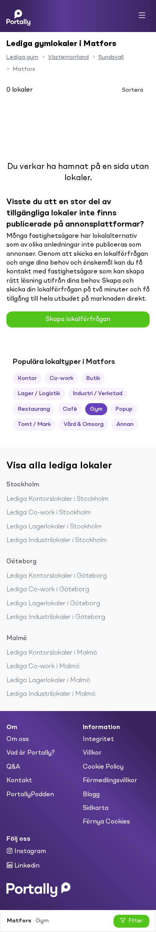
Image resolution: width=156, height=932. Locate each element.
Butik (93, 378)
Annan (125, 424)
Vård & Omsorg (84, 424)
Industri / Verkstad (97, 393)
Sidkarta (95, 808)
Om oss (17, 739)
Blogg (91, 794)
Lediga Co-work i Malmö (43, 666)
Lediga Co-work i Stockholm (48, 513)
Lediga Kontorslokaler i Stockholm (57, 499)
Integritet (98, 739)
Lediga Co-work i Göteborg (47, 590)
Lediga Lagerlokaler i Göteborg (53, 604)
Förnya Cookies (106, 822)
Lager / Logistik (39, 393)
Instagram (29, 851)
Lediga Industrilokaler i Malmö (51, 694)
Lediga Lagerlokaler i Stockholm (54, 527)
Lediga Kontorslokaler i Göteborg (56, 576)
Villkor (92, 753)
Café (70, 409)
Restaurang (34, 409)
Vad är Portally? (30, 753)
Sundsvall (111, 57)
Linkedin (26, 866)
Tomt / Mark (34, 424)
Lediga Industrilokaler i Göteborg (55, 617)
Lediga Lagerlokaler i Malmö (48, 680)
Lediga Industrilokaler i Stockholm (56, 540)
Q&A (13, 767)
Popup (123, 409)
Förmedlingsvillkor (110, 780)
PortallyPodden (30, 794)
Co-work (61, 378)
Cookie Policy (103, 767)
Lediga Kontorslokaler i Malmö (51, 653)
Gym (96, 409)
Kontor (27, 378)
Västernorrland (68, 57)
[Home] (18, 16)
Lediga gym (22, 57)
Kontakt (19, 780)
